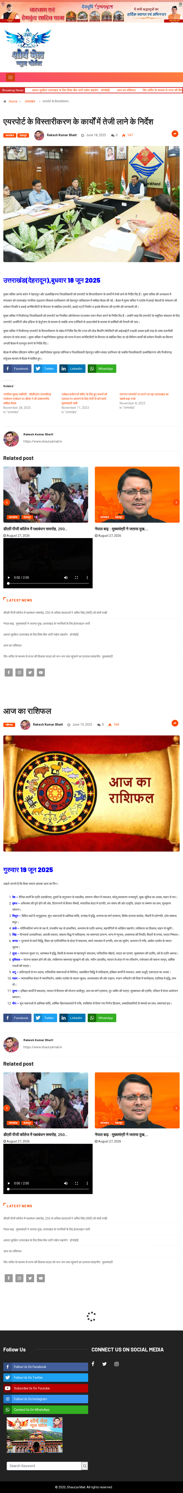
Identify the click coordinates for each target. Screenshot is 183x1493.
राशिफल (9, 724)
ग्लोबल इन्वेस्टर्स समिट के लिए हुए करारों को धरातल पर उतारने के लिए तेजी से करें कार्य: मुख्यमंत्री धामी (84, 399)
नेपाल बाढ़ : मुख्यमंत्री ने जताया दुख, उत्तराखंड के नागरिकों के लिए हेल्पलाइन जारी (46, 623)
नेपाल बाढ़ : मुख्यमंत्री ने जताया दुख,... (121, 528)
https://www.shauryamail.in (42, 441)
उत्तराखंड (30, 101)
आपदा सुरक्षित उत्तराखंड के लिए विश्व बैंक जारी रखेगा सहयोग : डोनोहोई (41, 634)
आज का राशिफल (57, 90)
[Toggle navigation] (10, 77)
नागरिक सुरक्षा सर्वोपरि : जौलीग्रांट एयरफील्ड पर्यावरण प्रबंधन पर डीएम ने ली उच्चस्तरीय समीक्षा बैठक (27, 399)
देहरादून (23, 135)
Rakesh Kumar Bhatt (62, 135)
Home (13, 101)
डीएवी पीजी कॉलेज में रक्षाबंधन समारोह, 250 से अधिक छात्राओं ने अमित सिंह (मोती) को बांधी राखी (55, 612)
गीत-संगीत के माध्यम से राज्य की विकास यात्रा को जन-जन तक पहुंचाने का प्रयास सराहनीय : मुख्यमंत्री (58, 656)
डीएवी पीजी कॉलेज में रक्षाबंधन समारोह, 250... (35, 528)
